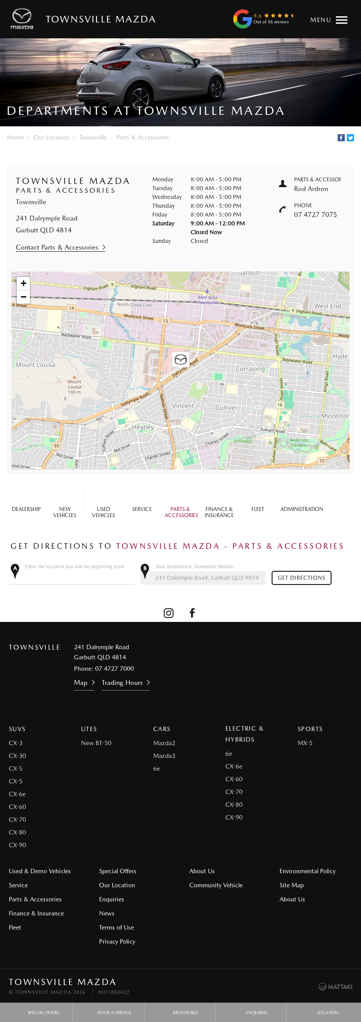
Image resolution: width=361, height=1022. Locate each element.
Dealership (26, 509)
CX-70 (17, 819)
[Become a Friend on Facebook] (192, 612)
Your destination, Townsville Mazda (194, 567)
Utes (89, 728)
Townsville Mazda (101, 19)
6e (156, 768)
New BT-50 (96, 742)
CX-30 (17, 755)
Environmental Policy (307, 871)
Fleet (257, 509)
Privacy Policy (117, 941)
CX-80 (17, 832)
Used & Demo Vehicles (40, 871)
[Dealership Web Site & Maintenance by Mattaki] (335, 987)
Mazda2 (164, 742)
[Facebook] (341, 137)
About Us (202, 871)
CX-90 (17, 845)
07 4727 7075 (315, 215)
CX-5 (15, 768)
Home (15, 137)
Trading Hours (122, 683)
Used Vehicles (103, 512)
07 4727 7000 (114, 668)
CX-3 (15, 742)
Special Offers (117, 871)
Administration (298, 509)
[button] (180, 361)
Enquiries (111, 899)
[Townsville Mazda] (24, 19)
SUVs (17, 728)
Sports (310, 728)
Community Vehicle (216, 885)
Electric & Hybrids (244, 734)
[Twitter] (350, 137)
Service (142, 509)
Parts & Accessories (142, 137)
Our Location (51, 137)
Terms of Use (116, 927)
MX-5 (305, 742)
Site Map (292, 885)
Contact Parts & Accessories (57, 247)
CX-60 (17, 806)
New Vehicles (64, 512)
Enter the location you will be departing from (75, 567)
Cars (162, 728)
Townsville (93, 137)
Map (81, 683)
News (106, 913)
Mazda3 (164, 755)
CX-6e (17, 794)
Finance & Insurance (219, 512)
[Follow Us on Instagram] (168, 612)
